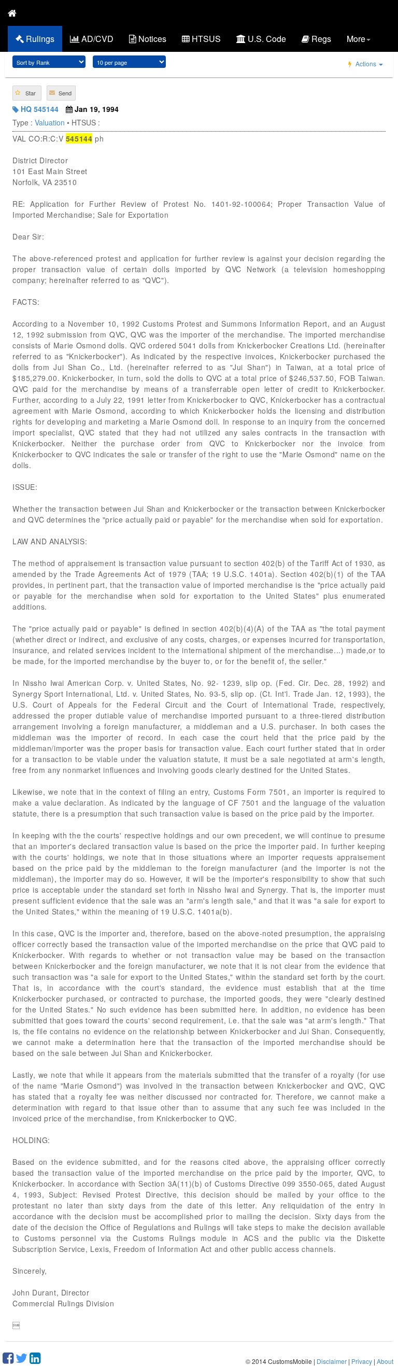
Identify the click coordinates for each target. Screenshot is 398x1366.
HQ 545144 (39, 109)
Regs (320, 39)
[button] (26, 93)
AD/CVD (96, 39)
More (356, 39)
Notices (151, 39)
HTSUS (205, 39)
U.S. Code (266, 39)
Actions (366, 63)
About (385, 1361)
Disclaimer (332, 1361)
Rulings (39, 39)
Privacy (361, 1361)
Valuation (50, 122)
